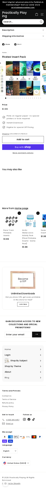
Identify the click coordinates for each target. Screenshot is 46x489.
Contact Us (7, 396)
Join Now (23, 304)
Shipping (5, 134)
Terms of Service (9, 399)
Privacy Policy (8, 406)
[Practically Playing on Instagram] (24, 419)
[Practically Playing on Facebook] (29, 419)
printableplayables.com (23, 7)
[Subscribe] (36, 334)
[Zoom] (36, 91)
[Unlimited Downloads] (23, 280)
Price (4, 104)
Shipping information (13, 36)
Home (4, 52)
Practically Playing (14, 14)
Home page (21, 208)
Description (8, 30)
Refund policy (8, 403)
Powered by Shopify (11, 483)
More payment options (23, 153)
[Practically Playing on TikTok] (33, 419)
